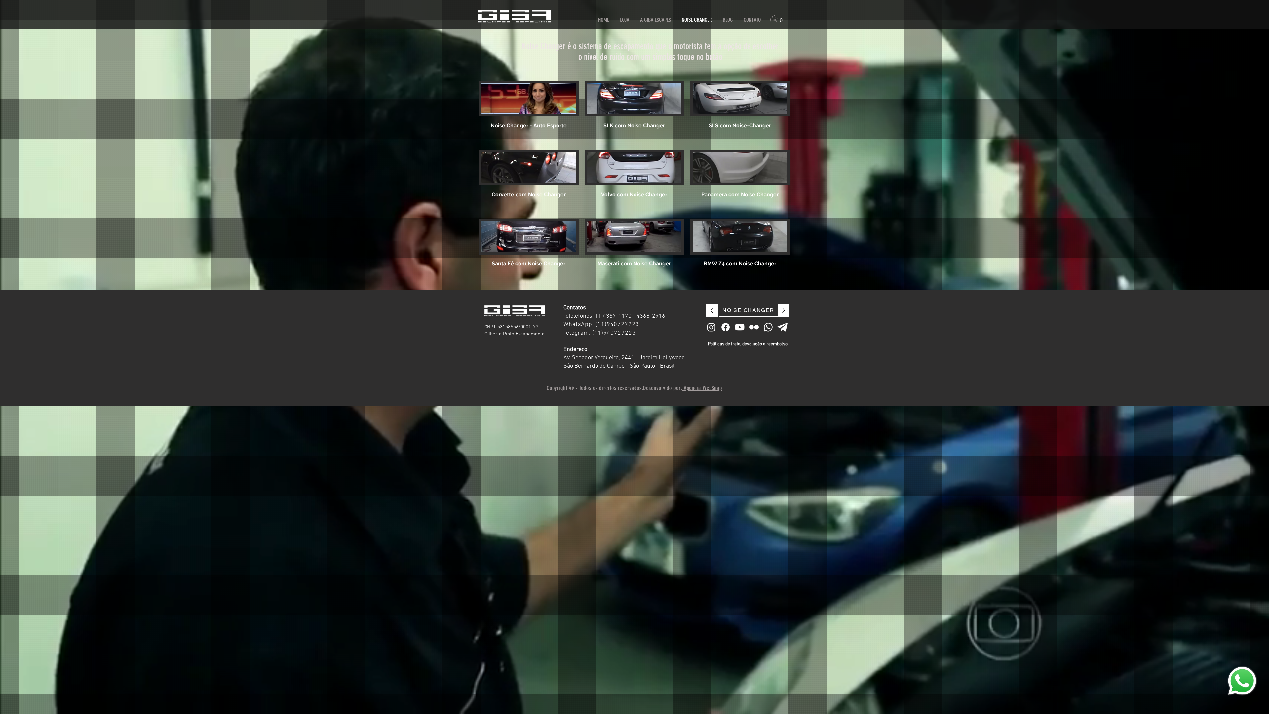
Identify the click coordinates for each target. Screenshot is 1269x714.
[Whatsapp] (768, 327)
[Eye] (1242, 680)
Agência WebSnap (702, 388)
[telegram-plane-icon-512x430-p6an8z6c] (782, 327)
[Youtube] (739, 327)
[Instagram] (711, 327)
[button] (778, 18)
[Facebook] (725, 327)
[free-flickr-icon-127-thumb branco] (754, 327)
